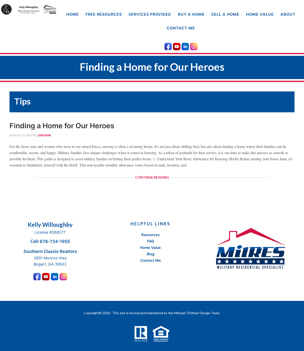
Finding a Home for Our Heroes (62, 125)
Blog (150, 254)
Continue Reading (159, 178)
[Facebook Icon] (168, 45)
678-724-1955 (55, 241)
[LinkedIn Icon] (185, 45)
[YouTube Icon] (176, 45)
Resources (150, 234)
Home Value (150, 247)
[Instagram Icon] (194, 45)
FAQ (150, 241)
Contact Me (150, 260)
